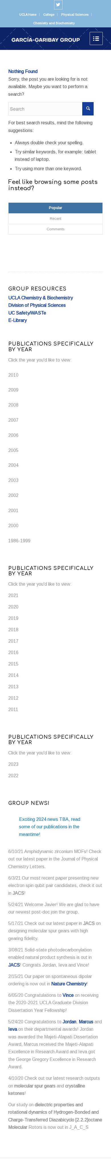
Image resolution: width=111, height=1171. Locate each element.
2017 (13, 641)
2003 (13, 480)
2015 (13, 663)
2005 (13, 450)
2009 (13, 389)
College (48, 14)
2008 (13, 405)
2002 (13, 495)
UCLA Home (27, 14)
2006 (13, 435)
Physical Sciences (75, 14)
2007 (13, 420)
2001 (13, 510)
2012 (13, 698)
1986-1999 (19, 540)
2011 (13, 709)
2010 (13, 375)
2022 (13, 775)
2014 (13, 675)
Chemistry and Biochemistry (54, 23)
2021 (13, 595)
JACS (18, 893)
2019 (13, 618)
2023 (13, 764)
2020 (13, 606)
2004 (13, 465)
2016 (13, 652)
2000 (13, 525)
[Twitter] (58, 4)
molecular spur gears (35, 1085)
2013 (13, 686)
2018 (13, 629)
